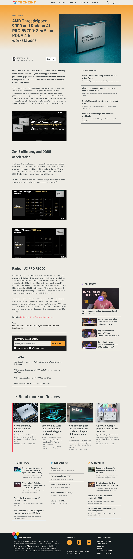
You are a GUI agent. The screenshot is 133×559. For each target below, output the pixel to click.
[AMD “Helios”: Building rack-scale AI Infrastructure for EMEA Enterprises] (17, 488)
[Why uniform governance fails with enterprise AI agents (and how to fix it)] (17, 473)
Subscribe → (58, 343)
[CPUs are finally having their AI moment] (25, 412)
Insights (83, 2)
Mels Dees (72, 450)
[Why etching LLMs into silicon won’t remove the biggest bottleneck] (53, 412)
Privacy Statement (104, 553)
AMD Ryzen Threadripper (43, 326)
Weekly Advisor (38, 348)
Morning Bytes (22, 348)
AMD (13, 326)
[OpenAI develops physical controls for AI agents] (108, 412)
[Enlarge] (64, 116)
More (94, 2)
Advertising (102, 544)
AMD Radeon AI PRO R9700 (25, 326)
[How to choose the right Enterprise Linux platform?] (91, 486)
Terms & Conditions (104, 551)
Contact (100, 548)
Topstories (62, 2)
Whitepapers (97, 463)
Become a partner (104, 541)
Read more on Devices (39, 396)
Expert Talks (23, 463)
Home (53, 2)
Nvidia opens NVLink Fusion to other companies (37, 317)
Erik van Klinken (20, 444)
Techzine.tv (90, 284)
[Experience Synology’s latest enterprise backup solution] (91, 473)
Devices (20, 16)
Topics (72, 2)
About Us (100, 546)
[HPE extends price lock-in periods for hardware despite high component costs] (80, 412)
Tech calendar (61, 463)
